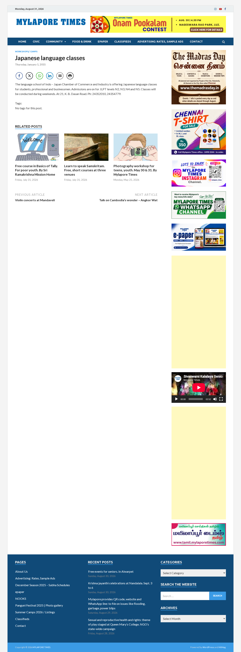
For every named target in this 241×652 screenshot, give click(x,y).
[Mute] (215, 399)
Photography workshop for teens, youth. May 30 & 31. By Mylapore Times (135, 170)
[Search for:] (193, 596)
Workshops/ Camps (26, 51)
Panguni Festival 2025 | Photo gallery (39, 605)
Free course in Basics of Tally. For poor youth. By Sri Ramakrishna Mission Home (36, 170)
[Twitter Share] (29, 75)
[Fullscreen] (221, 399)
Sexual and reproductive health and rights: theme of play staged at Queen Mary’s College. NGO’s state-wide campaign (119, 624)
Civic (36, 41)
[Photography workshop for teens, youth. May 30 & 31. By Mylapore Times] (136, 161)
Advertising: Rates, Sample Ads (160, 41)
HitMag (222, 647)
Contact (196, 41)
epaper (103, 41)
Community (54, 41)
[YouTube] (220, 9)
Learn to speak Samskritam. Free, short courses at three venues (85, 170)
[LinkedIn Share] (49, 75)
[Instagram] (215, 9)
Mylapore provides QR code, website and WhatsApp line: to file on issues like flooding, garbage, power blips (116, 603)
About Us (21, 571)
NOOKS (20, 598)
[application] (199, 387)
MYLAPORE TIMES (41, 647)
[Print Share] (70, 75)
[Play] (176, 399)
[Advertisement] (199, 312)
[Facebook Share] (19, 75)
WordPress (208, 647)
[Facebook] (225, 9)
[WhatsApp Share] (39, 75)
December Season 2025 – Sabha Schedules (42, 585)
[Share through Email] (59, 75)
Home (22, 41)
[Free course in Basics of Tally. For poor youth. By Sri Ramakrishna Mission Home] (37, 161)
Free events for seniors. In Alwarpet (110, 571)
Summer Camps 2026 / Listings (35, 612)
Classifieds (122, 41)
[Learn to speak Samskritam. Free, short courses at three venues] (86, 161)
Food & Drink (81, 41)
